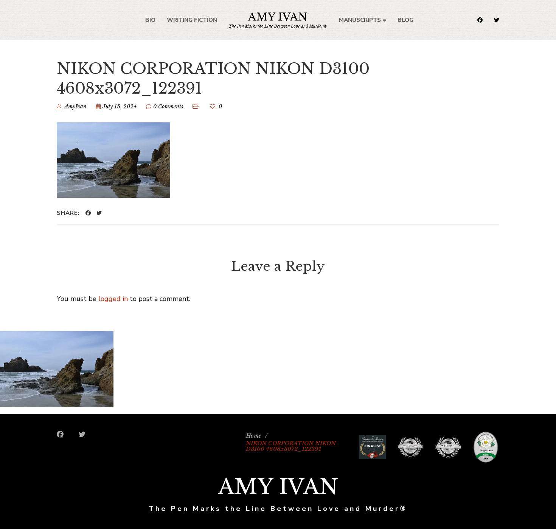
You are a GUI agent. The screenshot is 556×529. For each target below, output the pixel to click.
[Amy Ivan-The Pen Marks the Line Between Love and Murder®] (277, 20)
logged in (113, 298)
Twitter (496, 20)
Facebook (480, 20)
